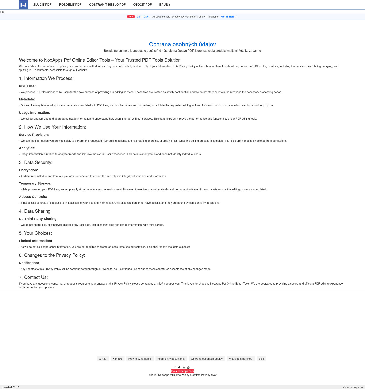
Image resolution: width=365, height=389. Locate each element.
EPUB (164, 4)
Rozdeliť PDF (70, 4)
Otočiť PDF (142, 4)
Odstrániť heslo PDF (107, 4)
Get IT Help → (229, 16)
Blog (261, 358)
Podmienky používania (171, 358)
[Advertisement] (182, 28)
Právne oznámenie (140, 358)
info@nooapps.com (168, 283)
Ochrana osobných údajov (207, 358)
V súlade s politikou (241, 358)
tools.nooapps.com (182, 371)
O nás (103, 358)
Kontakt (118, 358)
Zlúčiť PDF (42, 4)
